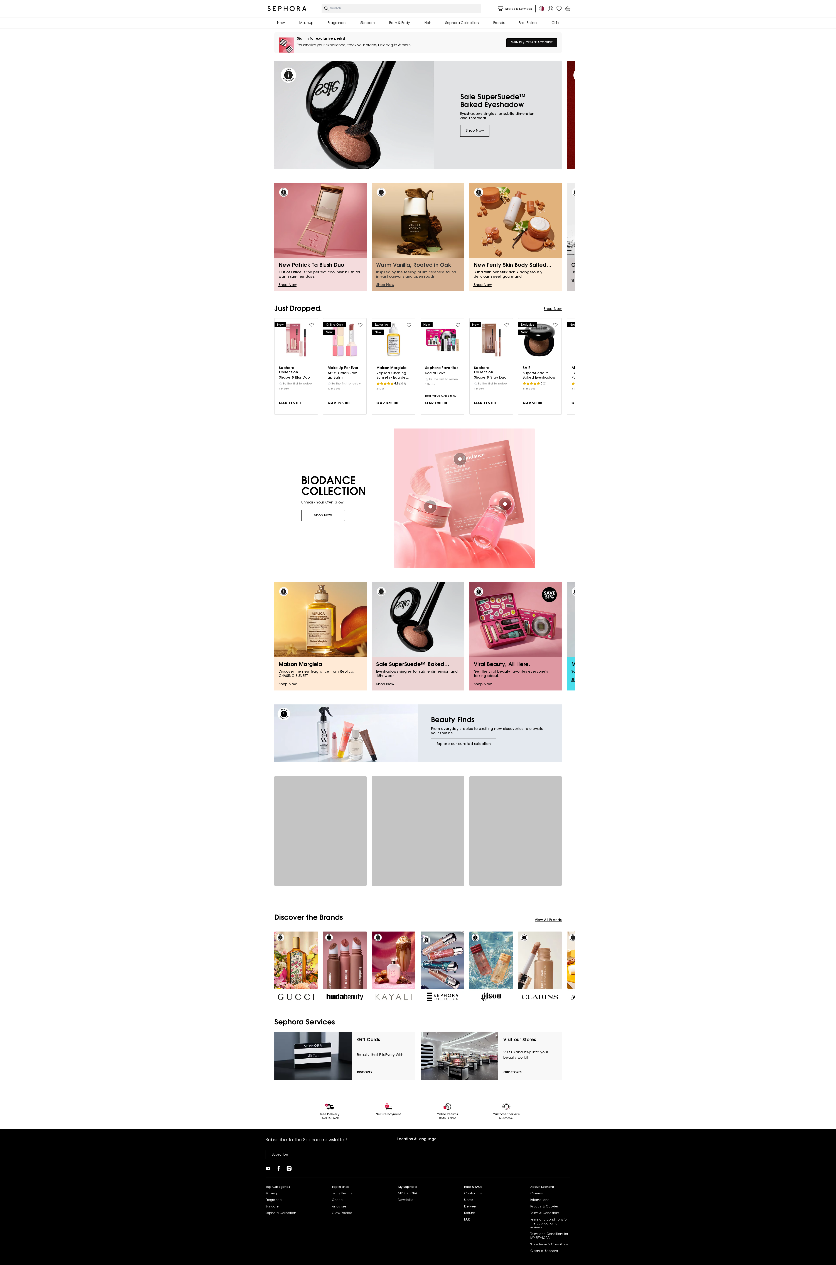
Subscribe (280, 1154)
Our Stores (512, 1072)
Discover (364, 1072)
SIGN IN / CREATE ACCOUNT (532, 42)
